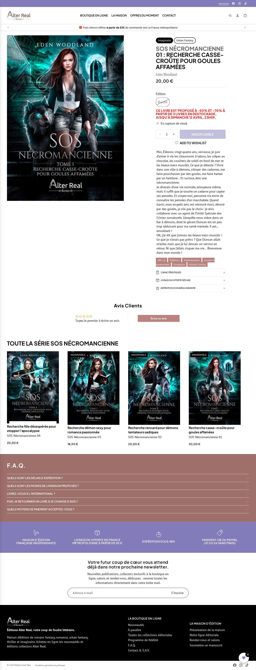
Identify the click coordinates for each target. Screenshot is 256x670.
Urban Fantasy (184, 40)
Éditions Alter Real (23, 665)
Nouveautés (136, 625)
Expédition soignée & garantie (178, 288)
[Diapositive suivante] (245, 27)
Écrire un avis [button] (159, 318)
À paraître (134, 630)
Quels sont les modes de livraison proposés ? (43, 486)
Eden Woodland (166, 74)
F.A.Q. (131, 645)
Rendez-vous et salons (205, 640)
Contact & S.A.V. (138, 650)
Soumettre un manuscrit (206, 645)
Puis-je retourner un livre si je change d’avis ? (42, 501)
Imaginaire (164, 40)
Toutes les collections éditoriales (150, 635)
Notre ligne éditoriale (204, 635)
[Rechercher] (230, 15)
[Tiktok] (245, 3)
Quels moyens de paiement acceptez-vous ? (40, 509)
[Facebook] (233, 3)
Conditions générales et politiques (50, 665)
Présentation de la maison (207, 630)
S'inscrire (177, 593)
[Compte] (237, 15)
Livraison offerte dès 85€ (176, 280)
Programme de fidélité (143, 640)
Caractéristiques (171, 272)
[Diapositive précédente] (8, 27)
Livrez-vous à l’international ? (31, 493)
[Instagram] (239, 3)
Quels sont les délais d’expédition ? (35, 478)
